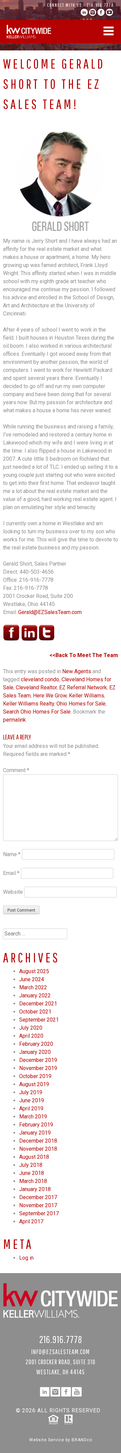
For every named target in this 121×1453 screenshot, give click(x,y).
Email (11, 873)
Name (12, 854)
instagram (92, 12)
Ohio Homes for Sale (81, 703)
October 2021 (35, 1011)
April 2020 (31, 1036)
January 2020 (35, 1052)
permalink (14, 720)
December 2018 (38, 1141)
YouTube (109, 12)
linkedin (84, 12)
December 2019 (38, 1060)
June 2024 (31, 979)
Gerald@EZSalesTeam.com (50, 612)
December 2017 (38, 1197)
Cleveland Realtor (36, 687)
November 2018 (38, 1149)
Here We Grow (50, 695)
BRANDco (82, 1440)
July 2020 (30, 1028)
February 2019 (36, 1124)
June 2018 (31, 1173)
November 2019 (38, 1068)
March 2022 (33, 987)
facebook (101, 12)
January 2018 (35, 1189)
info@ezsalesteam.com (60, 1351)
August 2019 (34, 1084)
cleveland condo (40, 679)
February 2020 (36, 1044)
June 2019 (31, 1100)
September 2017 (39, 1213)
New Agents (76, 671)
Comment (16, 770)
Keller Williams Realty (28, 703)
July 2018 (30, 1165)
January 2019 (35, 1133)
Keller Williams (86, 695)
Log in (26, 1258)
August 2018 (34, 1157)
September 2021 (39, 1020)
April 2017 (31, 1221)
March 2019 (33, 1116)
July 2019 (30, 1092)
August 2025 (34, 971)
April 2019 (31, 1108)
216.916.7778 (100, 5)
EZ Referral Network (83, 687)
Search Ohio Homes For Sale (37, 712)
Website (13, 892)
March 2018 (33, 1181)
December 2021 (38, 1003)
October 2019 (35, 1076)
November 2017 (38, 1205)
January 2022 (35, 995)
